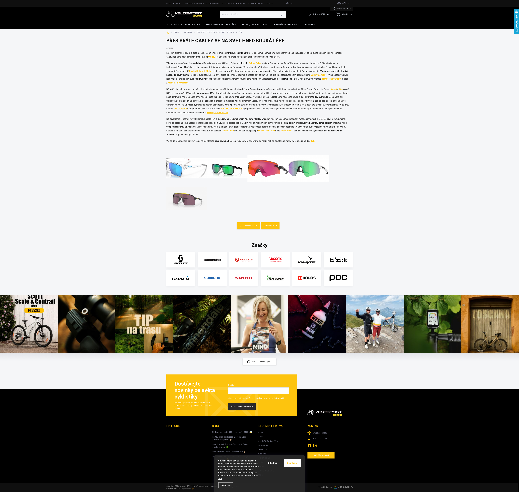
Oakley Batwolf (318, 75)
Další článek (269, 226)
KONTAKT (242, 3)
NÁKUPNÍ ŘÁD (257, 3)
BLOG (168, 3)
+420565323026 (320, 433)
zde (220, 478)
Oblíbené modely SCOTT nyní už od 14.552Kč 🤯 (232, 432)
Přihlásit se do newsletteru (242, 406)
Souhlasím (292, 463)
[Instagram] (315, 445)
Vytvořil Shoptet (325, 487)
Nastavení (225, 485)
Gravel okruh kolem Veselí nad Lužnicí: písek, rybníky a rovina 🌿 (230, 445)
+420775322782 (320, 438)
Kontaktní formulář (321, 455)
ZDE (313, 141)
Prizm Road (228, 130)
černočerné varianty (331, 79)
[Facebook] (309, 445)
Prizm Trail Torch (266, 130)
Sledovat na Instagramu (262, 362)
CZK (344, 3)
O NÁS (178, 3)
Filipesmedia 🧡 (187, 489)
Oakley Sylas (255, 63)
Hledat (282, 14)
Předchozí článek (250, 226)
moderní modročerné (178, 82)
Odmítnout (273, 463)
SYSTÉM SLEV (215, 3)
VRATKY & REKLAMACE (195, 3)
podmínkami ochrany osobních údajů (268, 398)
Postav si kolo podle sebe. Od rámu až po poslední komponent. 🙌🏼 (229, 438)
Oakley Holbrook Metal (200, 71)
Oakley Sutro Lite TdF (217, 112)
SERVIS (270, 3)
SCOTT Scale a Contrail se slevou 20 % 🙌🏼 (229, 452)
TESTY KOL (229, 3)
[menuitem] (174, 25)
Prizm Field (286, 130)
